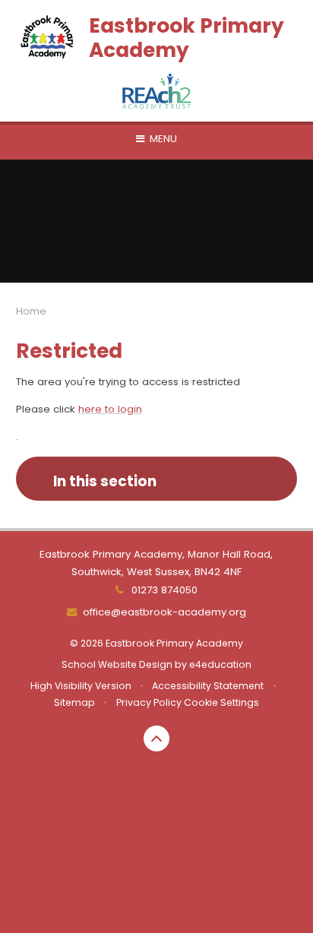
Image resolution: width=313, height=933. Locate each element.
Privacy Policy (149, 702)
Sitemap (74, 702)
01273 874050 (163, 590)
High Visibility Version (80, 685)
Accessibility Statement (208, 685)
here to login (110, 409)
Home (31, 311)
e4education (220, 664)
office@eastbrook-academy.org (164, 612)
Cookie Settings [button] (221, 702)
